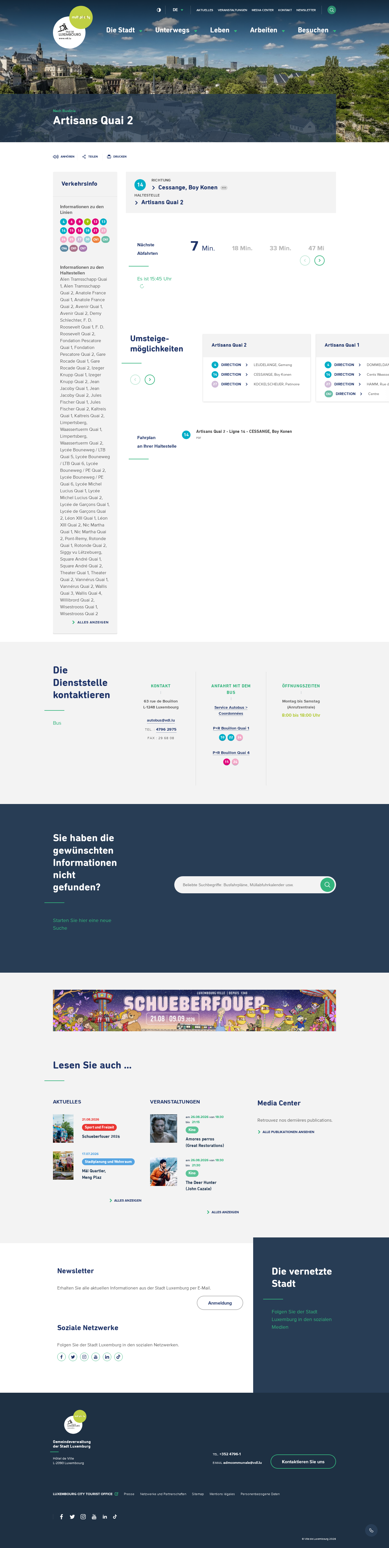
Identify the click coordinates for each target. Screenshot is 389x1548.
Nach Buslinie (64, 111)
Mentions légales (222, 1494)
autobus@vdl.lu (161, 720)
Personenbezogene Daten (260, 1494)
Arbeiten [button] (264, 30)
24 (239, 737)
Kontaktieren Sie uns (303, 1461)
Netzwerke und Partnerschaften (163, 1494)
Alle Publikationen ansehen (288, 1132)
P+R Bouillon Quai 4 (231, 753)
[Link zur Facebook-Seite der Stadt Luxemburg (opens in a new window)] (61, 1357)
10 (222, 737)
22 (231, 737)
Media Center (263, 10)
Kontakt (285, 10)
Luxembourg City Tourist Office (82, 1494)
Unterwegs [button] (173, 30)
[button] (331, 10)
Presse (129, 1494)
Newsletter (306, 10)
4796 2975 (166, 729)
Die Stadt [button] (121, 30)
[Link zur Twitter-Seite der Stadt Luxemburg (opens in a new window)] (73, 1357)
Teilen (93, 156)
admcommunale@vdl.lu (242, 1462)
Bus (57, 723)
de (175, 10)
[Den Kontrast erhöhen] (159, 10)
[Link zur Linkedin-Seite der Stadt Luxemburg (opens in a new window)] (107, 1357)
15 (227, 762)
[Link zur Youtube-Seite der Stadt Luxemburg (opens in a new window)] (95, 1357)
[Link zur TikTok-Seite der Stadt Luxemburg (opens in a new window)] (118, 1357)
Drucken (119, 156)
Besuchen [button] (314, 30)
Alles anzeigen (93, 622)
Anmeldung (220, 1302)
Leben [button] (220, 30)
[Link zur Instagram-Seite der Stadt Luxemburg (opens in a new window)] (84, 1357)
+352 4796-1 (230, 1454)
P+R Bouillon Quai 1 (231, 728)
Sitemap (198, 1494)
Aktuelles (204, 10)
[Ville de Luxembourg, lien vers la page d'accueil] (73, 47)
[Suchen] (327, 885)
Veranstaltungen (232, 10)
